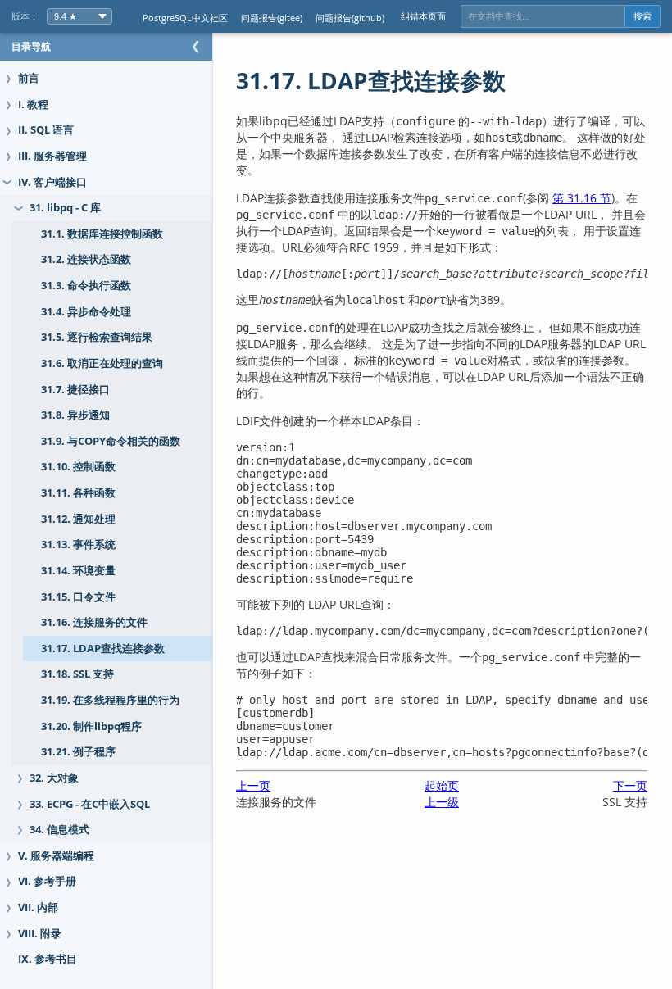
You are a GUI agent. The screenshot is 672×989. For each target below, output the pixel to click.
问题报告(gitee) (271, 17)
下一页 (630, 785)
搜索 (642, 16)
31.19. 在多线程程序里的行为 (110, 700)
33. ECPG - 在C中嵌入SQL (90, 804)
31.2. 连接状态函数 (86, 259)
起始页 (442, 785)
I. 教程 (33, 104)
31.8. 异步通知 (75, 415)
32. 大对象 (54, 778)
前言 (28, 78)
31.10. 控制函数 (78, 467)
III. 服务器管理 (52, 156)
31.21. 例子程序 (78, 752)
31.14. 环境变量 (78, 571)
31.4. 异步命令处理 (86, 312)
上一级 (442, 802)
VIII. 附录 (39, 934)
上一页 (253, 785)
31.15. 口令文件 (78, 597)
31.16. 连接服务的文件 (94, 622)
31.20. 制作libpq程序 (91, 726)
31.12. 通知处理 (78, 519)
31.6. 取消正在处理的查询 (102, 363)
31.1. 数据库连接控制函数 (102, 234)
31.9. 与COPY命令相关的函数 (110, 441)
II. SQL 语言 (46, 130)
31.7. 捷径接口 (75, 390)
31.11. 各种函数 (78, 493)
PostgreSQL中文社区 (185, 17)
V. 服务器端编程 (56, 856)
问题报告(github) (350, 17)
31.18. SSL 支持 (77, 674)
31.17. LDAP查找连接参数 (103, 649)
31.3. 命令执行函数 (86, 286)
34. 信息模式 (59, 830)
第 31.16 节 (581, 198)
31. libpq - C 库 (65, 208)
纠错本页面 (423, 16)
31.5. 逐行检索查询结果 (96, 337)
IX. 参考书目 (47, 959)
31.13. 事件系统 (78, 544)
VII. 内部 (38, 907)
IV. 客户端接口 (52, 182)
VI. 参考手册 (47, 881)
